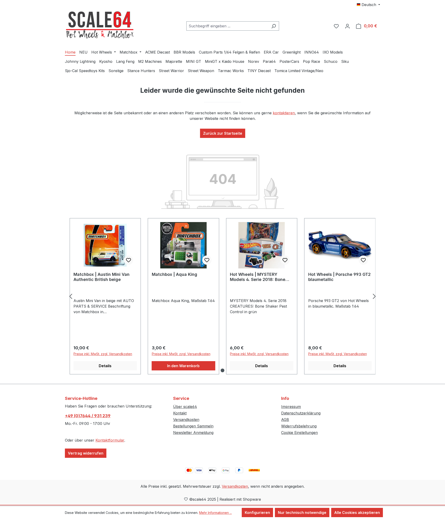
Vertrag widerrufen (85, 453)
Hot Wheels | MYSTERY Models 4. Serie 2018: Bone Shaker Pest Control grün (257, 277)
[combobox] (227, 26)
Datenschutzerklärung (301, 413)
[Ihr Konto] (347, 26)
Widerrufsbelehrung (299, 426)
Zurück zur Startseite (222, 133)
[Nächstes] (374, 296)
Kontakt (180, 413)
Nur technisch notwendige (302, 512)
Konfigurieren (257, 512)
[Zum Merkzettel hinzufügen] (128, 260)
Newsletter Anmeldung (193, 432)
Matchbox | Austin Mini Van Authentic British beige (101, 277)
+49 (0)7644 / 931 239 (88, 415)
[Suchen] (273, 26)
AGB (285, 419)
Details (105, 365)
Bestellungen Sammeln (193, 426)
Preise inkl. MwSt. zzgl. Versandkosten (102, 354)
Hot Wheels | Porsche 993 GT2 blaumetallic (339, 277)
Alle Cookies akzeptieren (357, 512)
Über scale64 (185, 406)
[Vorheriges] (70, 296)
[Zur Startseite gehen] (99, 25)
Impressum (291, 406)
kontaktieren (284, 113)
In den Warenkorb (183, 365)
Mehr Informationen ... (215, 513)
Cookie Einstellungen (299, 432)
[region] (222, 296)
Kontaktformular (109, 440)
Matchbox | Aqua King (174, 274)
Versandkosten (186, 419)
